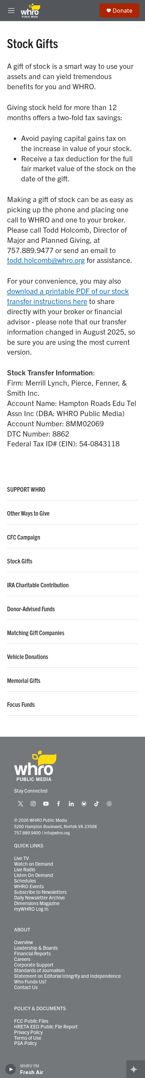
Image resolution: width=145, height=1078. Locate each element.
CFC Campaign (23, 537)
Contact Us (26, 987)
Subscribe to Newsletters (40, 892)
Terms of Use (27, 1038)
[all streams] (135, 1069)
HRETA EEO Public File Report (46, 1026)
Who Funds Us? (30, 982)
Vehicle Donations (27, 656)
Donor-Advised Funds (31, 609)
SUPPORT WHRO (26, 489)
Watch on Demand (33, 864)
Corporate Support (33, 965)
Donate (122, 10)
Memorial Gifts (23, 680)
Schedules (25, 881)
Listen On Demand (33, 875)
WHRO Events (29, 886)
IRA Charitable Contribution (38, 585)
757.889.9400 (27, 832)
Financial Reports (32, 953)
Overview (23, 942)
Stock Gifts (19, 561)
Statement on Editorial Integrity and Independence (67, 976)
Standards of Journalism (39, 970)
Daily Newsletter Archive (39, 898)
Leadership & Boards (36, 948)
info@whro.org (57, 832)
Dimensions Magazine (36, 903)
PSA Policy (25, 1043)
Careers (22, 959)
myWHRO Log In (31, 909)
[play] (10, 1069)
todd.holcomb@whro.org (46, 259)
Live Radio (24, 869)
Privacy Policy (28, 1032)
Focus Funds (21, 704)
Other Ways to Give (28, 513)
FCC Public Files (31, 1021)
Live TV (21, 858)
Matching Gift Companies (35, 633)
